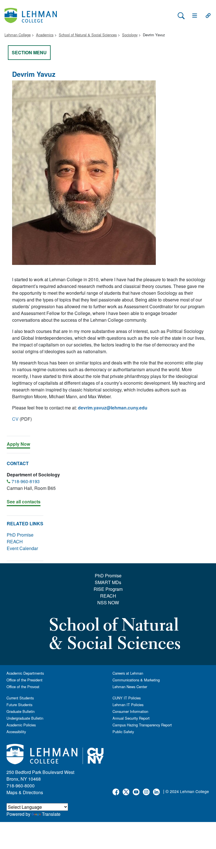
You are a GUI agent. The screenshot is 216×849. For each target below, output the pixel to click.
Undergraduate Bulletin (24, 718)
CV (15, 419)
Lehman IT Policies (127, 704)
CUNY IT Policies (126, 698)
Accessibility (16, 731)
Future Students (19, 704)
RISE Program (108, 589)
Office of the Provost (22, 686)
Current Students (20, 698)
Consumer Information (130, 711)
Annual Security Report (131, 718)
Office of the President (24, 680)
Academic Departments (25, 673)
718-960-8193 (26, 481)
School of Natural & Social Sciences (88, 34)
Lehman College (17, 34)
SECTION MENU (29, 52)
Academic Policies (21, 725)
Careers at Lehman (127, 673)
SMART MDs (108, 582)
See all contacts (23, 501)
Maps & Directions (24, 792)
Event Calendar (22, 548)
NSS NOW (108, 602)
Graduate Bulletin (20, 711)
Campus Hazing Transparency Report (142, 725)
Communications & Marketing (136, 680)
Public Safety (123, 731)
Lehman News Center (129, 686)
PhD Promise (20, 535)
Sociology (130, 34)
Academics (44, 34)
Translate (51, 814)
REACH (15, 541)
